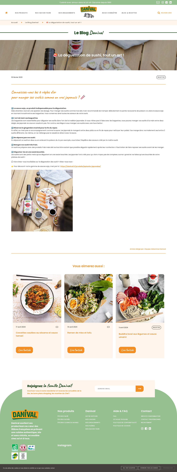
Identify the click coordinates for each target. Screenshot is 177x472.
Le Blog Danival (32, 22)
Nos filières (90, 426)
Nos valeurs (90, 419)
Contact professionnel (151, 419)
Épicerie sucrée (64, 419)
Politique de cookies (121, 426)
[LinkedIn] (170, 2)
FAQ (114, 416)
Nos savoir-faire (92, 429)
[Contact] (157, 2)
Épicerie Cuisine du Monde (68, 423)
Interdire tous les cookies (149, 468)
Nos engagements (92, 423)
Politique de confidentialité (124, 423)
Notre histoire (91, 416)
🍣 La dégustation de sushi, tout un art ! (64, 22)
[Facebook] (166, 2)
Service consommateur (150, 416)
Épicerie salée (63, 416)
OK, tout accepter (129, 468)
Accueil (14, 22)
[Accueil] (6, 13)
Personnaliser (168, 468)
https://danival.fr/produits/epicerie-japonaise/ (80, 166)
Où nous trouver (120, 419)
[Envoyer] (140, 389)
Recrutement (146, 423)
